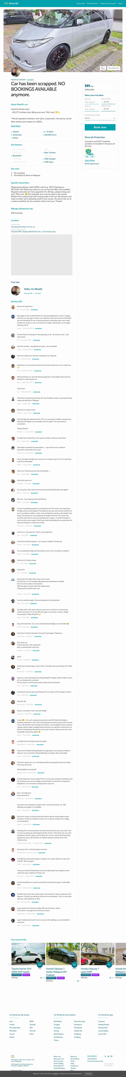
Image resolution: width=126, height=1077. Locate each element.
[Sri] (13, 307)
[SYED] (13, 860)
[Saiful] (13, 806)
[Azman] (13, 411)
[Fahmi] (13, 500)
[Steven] (13, 817)
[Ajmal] (13, 399)
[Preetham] (13, 420)
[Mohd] (13, 625)
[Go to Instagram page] (112, 1056)
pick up (87, 99)
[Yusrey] (13, 347)
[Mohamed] (13, 794)
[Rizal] (13, 378)
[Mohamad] (13, 509)
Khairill (22, 80)
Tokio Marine (92, 1059)
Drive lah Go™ (59, 1066)
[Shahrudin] (13, 448)
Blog (72, 1071)
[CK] (13, 335)
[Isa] (13, 389)
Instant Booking (59, 1068)
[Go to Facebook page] (105, 1056)
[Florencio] (13, 871)
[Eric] (13, 439)
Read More (16, 126)
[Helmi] (13, 751)
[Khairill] (15, 290)
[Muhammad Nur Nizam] (13, 831)
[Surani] (13, 610)
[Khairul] (13, 460)
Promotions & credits (92, 115)
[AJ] (13, 561)
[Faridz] (13, 552)
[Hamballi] (13, 481)
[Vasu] (13, 679)
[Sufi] (13, 357)
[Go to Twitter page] (108, 1056)
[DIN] (13, 895)
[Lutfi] (13, 366)
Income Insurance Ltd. (95, 1061)
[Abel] (13, 921)
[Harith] (13, 491)
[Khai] (13, 533)
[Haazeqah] (13, 711)
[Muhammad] (13, 702)
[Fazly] (13, 780)
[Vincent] (13, 657)
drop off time (106, 106)
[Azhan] (13, 317)
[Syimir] (13, 883)
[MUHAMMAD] (13, 742)
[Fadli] (13, 601)
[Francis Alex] (13, 634)
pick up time (105, 99)
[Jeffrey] (13, 580)
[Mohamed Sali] (13, 763)
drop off (88, 106)
